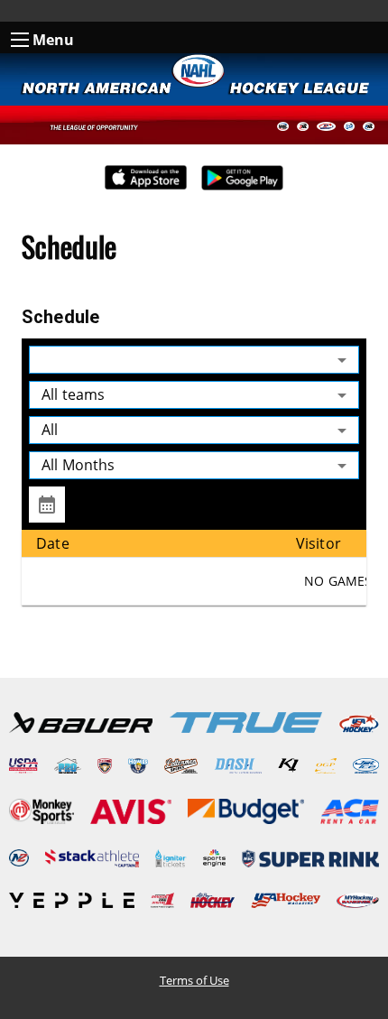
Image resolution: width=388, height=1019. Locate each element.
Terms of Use (194, 980)
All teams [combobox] (73, 394)
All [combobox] (50, 430)
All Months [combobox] (78, 465)
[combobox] (194, 360)
